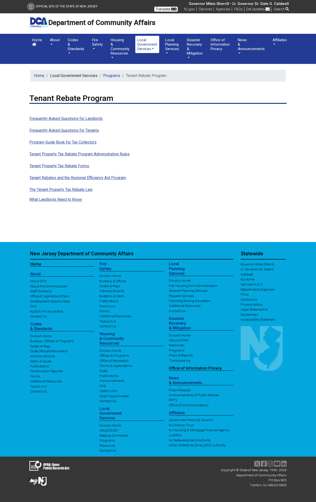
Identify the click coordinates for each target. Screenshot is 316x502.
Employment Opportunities (50, 301)
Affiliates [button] (280, 40)
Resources (107, 445)
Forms (35, 376)
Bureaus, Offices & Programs (52, 341)
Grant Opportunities (114, 396)
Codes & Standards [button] (76, 44)
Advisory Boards (42, 356)
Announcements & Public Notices (194, 395)
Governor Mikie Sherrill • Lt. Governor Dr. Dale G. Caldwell (239, 3)
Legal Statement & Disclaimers (254, 311)
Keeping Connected (113, 435)
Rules (103, 370)
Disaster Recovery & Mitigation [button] (195, 47)
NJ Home (247, 279)
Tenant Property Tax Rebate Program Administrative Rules (79, 154)
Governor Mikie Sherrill (257, 264)
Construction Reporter (46, 371)
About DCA (38, 281)
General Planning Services (188, 291)
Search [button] (279, 9)
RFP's (173, 400)
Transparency (179, 360)
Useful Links (108, 391)
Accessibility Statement (258, 319)
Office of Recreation (114, 360)
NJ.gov (189, 9)
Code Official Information (49, 351)
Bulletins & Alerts (111, 296)
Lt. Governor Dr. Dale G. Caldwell (257, 271)
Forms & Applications (115, 366)
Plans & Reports (181, 355)
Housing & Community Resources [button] (120, 47)
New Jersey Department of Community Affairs (82, 254)
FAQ (33, 306)
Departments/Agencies (258, 289)
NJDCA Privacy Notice (46, 311)
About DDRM (178, 340)
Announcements (111, 381)
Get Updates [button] (255, 9)
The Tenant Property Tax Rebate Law (61, 189)
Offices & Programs (114, 355)
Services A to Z (252, 284)
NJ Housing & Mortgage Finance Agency (199, 430)
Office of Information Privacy (220, 44)
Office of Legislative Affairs (49, 296)
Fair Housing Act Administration (193, 285)
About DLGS (108, 430)
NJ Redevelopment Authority (190, 440)
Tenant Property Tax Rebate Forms (59, 166)
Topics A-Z (38, 386)
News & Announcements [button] (251, 44)
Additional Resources (46, 381)
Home (37, 40)
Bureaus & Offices (112, 281)
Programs (111, 75)
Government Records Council (191, 420)
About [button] (55, 40)
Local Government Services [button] (147, 44)
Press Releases (180, 390)
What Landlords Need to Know (56, 199)
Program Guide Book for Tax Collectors (63, 142)
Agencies (223, 9)
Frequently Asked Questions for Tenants (64, 130)
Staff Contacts (41, 291)
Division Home (41, 336)
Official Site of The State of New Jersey (67, 6)
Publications (39, 366)
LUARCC (175, 435)
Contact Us (38, 316)
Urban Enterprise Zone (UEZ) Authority (197, 445)
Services (205, 9)
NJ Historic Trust (181, 425)
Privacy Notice (251, 304)
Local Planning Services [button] (172, 44)
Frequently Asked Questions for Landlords (66, 118)
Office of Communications (189, 405)
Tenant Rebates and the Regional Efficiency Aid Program (77, 177)
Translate (163, 9)
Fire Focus (107, 306)
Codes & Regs (40, 346)
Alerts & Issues (41, 361)
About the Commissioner (48, 286)
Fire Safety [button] (97, 42)
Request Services (181, 295)
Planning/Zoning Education (190, 301)
